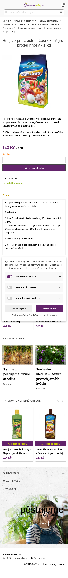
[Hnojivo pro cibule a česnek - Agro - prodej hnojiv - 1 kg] (34, 81)
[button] (34, 195)
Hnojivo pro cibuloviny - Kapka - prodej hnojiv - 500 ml (17, 453)
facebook (42, 524)
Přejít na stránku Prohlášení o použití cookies (34, 315)
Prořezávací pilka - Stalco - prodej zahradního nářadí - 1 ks (17, 322)
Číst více (7, 384)
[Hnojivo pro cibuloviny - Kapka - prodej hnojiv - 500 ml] (17, 424)
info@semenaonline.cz (17, 558)
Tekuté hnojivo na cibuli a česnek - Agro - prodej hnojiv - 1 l (49, 453)
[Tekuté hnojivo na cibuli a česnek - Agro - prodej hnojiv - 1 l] (50, 424)
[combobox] (31, 12)
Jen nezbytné (18, 308)
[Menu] (5, 5)
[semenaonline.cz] (34, 4)
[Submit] (61, 12)
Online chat (40, 558)
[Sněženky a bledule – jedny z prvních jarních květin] (50, 354)
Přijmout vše (49, 308)
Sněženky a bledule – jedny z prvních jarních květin (48, 376)
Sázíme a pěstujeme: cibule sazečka (16, 374)
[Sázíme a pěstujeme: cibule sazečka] (17, 354)
